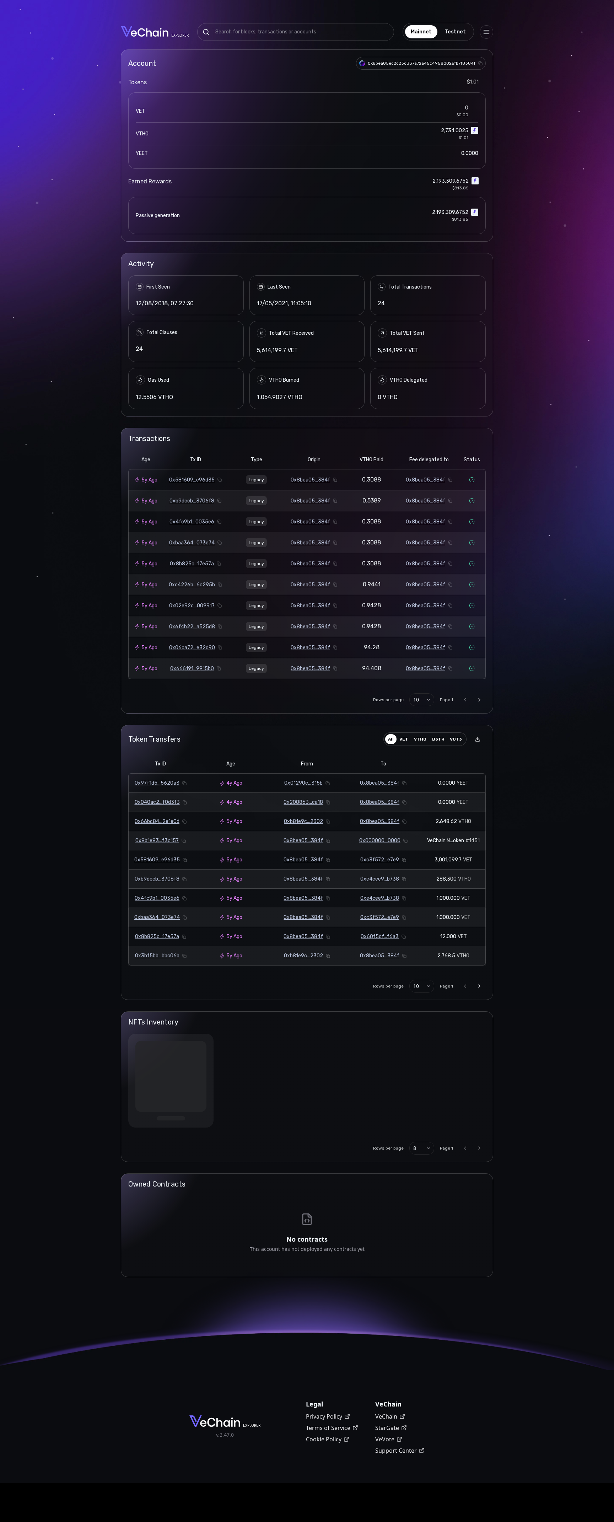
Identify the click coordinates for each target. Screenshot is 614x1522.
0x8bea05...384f (310, 480)
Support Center (396, 1453)
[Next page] (479, 699)
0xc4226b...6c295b (192, 585)
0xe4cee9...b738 (379, 879)
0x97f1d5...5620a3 (157, 783)
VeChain (386, 1418)
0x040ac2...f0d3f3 (157, 802)
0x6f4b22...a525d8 (192, 627)
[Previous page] (465, 699)
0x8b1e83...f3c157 (157, 841)
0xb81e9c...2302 (303, 821)
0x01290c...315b (303, 783)
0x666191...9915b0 (192, 669)
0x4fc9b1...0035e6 (191, 522)
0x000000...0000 (379, 841)
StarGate (387, 1430)
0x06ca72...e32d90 (192, 648)
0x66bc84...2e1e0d (157, 821)
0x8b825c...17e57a (192, 564)
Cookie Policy (323, 1441)
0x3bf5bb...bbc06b (157, 956)
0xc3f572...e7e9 (379, 860)
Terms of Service (328, 1430)
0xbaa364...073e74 (192, 543)
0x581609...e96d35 (192, 480)
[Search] (206, 32)
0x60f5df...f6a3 (380, 937)
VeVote (384, 1441)
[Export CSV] (477, 739)
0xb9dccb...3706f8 (191, 501)
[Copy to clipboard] (480, 63)
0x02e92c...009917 (192, 606)
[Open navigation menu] (486, 32)
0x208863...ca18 (303, 802)
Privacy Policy (324, 1418)
